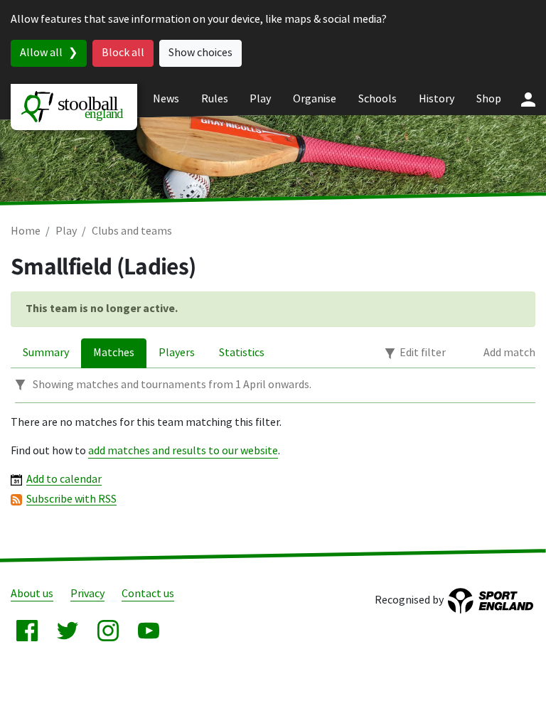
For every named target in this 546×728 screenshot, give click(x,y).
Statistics (241, 353)
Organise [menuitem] (314, 99)
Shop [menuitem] (488, 99)
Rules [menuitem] (214, 99)
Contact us (148, 594)
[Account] (528, 99)
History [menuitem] (436, 99)
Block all (123, 53)
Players (177, 353)
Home (26, 231)
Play (66, 231)
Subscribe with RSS (71, 499)
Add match (509, 353)
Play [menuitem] (260, 99)
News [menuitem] (166, 99)
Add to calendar (64, 479)
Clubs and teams (132, 231)
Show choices (200, 53)
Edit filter (423, 353)
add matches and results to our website (183, 451)
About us (32, 594)
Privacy (87, 594)
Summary (46, 353)
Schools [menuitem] (377, 99)
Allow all (41, 53)
